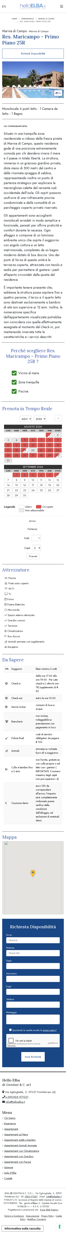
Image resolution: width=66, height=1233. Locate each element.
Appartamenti (27, 18)
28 (8, 495)
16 (24, 485)
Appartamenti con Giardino (18, 1156)
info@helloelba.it (15, 1102)
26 (49, 490)
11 (41, 480)
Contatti (8, 1178)
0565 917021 (31, 1196)
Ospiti (9, 960)
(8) (59, 93)
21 (8, 490)
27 (57, 490)
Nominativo (11, 973)
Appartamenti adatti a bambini (20, 1140)
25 (41, 490)
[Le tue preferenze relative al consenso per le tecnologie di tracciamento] (59, 1226)
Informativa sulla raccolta (23, 1228)
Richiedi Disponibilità (33, 54)
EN (4, 6)
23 (24, 490)
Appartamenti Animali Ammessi (20, 1145)
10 (33, 480)
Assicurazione (32, 1216)
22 (16, 490)
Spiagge (8, 1167)
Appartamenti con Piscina (17, 1162)
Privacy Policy (47, 1216)
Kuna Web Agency (49, 1209)
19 (49, 485)
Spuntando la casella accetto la (34, 1030)
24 (33, 490)
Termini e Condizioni (14, 1216)
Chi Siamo (9, 1118)
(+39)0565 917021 (16, 1097)
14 (8, 485)
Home (14, 18)
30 (24, 495)
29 (16, 495)
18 (41, 485)
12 (49, 480)
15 (16, 485)
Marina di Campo (46, 18)
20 (57, 485)
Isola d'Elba (10, 1173)
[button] (32, 873)
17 (33, 485)
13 (57, 480)
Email (8, 986)
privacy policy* (50, 1030)
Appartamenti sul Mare (16, 1134)
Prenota (33, 556)
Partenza (10, 947)
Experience (10, 1123)
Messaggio (11, 1012)
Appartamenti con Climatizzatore (21, 1151)
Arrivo (9, 935)
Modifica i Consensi (36, 1219)
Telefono (10, 999)
